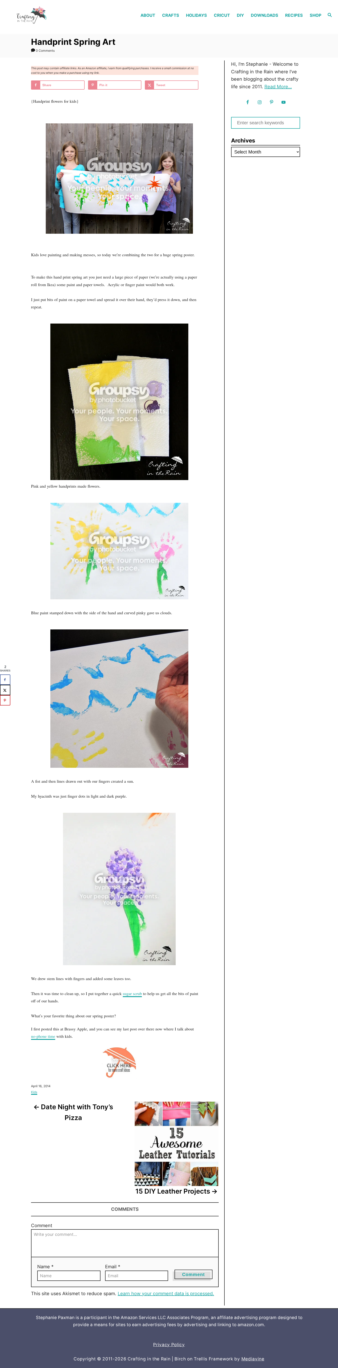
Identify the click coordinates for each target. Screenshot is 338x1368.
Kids (34, 1092)
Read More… (278, 86)
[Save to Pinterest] (5, 700)
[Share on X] (5, 690)
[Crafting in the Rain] (45, 15)
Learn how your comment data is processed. (166, 1293)
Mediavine (252, 1359)
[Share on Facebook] (5, 679)
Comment (41, 1225)
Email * (112, 1266)
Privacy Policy (169, 1344)
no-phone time (43, 1036)
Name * (45, 1266)
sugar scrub (132, 993)
